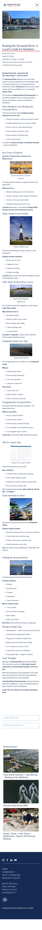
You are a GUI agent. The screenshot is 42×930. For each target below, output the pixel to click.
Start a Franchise (11, 875)
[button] (37, 5)
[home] (11, 5)
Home (5, 869)
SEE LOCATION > (12, 718)
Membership (8, 872)
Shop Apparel (9, 887)
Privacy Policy (9, 890)
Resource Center (11, 878)
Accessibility (9, 893)
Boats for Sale (10, 884)
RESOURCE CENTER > (14, 725)
